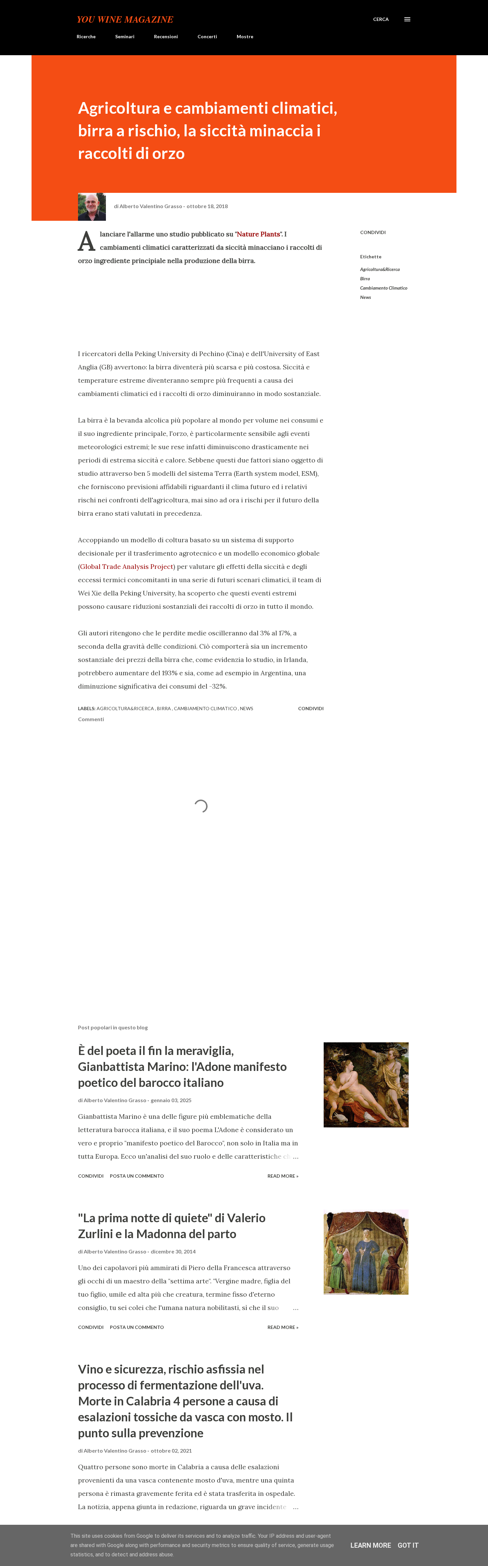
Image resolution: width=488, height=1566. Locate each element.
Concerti (207, 36)
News (365, 297)
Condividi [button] (373, 232)
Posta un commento (137, 1176)
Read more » (283, 1176)
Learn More (371, 1545)
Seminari (124, 36)
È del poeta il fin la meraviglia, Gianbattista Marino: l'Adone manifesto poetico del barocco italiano (182, 1066)
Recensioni (166, 36)
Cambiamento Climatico (383, 288)
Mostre (245, 36)
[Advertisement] (190, 941)
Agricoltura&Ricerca (380, 269)
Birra (365, 278)
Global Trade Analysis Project (126, 566)
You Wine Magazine (125, 19)
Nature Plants (258, 234)
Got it (408, 1545)
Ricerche (86, 36)
